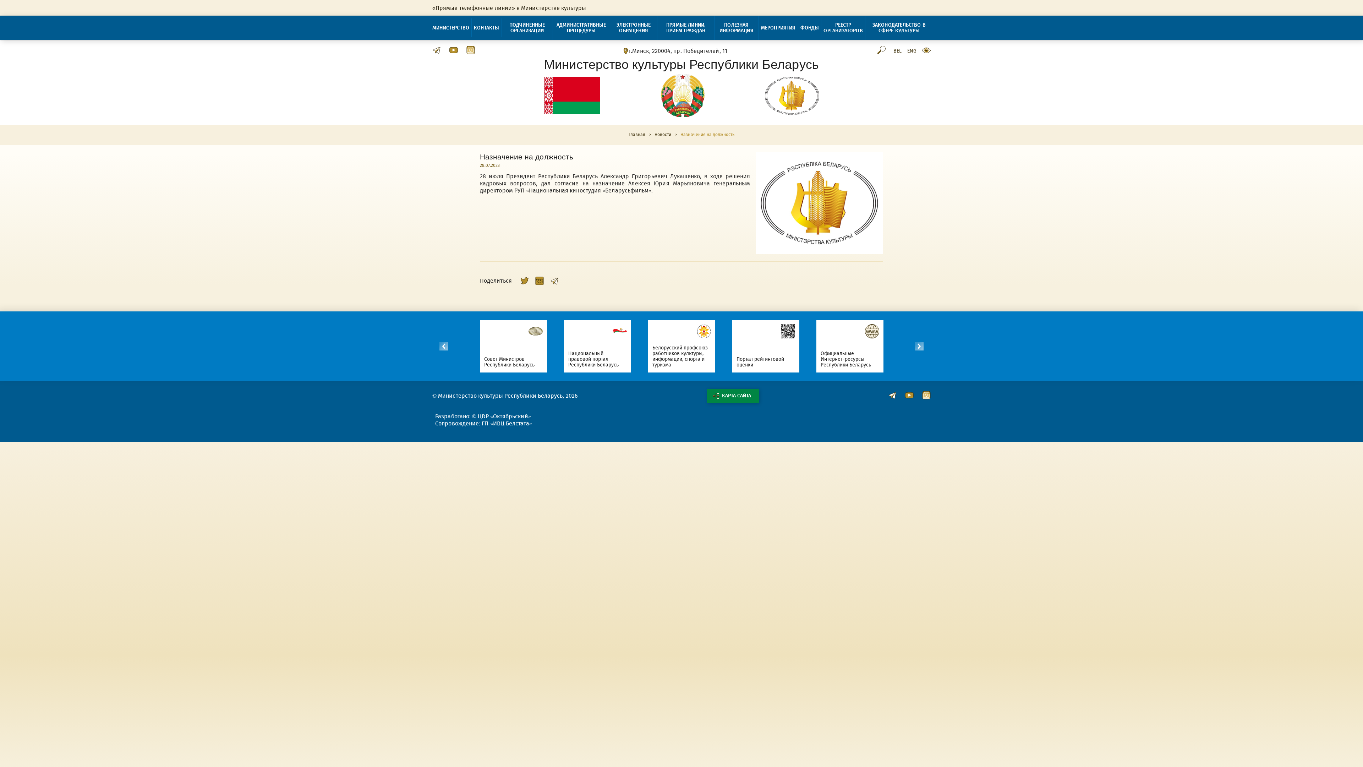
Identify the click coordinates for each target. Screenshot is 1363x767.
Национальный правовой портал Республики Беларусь (593, 359)
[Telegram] (554, 281)
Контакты (486, 28)
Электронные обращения (634, 28)
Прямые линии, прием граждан (685, 28)
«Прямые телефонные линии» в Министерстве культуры (509, 8)
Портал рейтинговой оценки (760, 362)
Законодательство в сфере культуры (899, 28)
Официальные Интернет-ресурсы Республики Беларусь (846, 359)
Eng (911, 51)
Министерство (450, 28)
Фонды (809, 28)
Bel (897, 51)
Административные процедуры (581, 28)
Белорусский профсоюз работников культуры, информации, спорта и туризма (680, 356)
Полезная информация (736, 28)
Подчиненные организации (527, 28)
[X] (524, 281)
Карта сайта (736, 396)
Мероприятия (778, 28)
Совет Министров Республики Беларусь (509, 362)
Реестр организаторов (843, 28)
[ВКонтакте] (539, 281)
